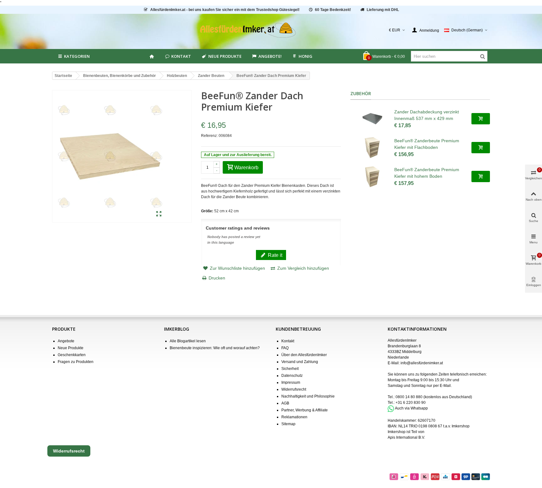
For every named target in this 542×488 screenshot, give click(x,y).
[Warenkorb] (480, 118)
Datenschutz (292, 375)
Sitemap (288, 424)
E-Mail (445, 385)
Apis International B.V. (406, 437)
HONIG (305, 56)
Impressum (290, 382)
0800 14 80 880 (409, 397)
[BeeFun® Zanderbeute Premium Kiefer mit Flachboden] (372, 147)
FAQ (285, 348)
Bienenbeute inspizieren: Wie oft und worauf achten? (215, 348)
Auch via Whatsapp (411, 408)
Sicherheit (290, 368)
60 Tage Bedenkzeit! (333, 10)
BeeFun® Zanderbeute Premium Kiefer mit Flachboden (426, 144)
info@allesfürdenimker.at (422, 363)
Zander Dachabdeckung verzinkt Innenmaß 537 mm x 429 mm (426, 115)
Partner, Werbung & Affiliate (304, 410)
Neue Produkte (225, 56)
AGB (285, 403)
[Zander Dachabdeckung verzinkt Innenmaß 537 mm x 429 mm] (372, 118)
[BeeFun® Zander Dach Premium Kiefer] (159, 214)
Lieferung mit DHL (383, 10)
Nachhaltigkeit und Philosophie (308, 396)
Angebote (66, 341)
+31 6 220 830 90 (411, 402)
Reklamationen (294, 417)
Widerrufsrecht (293, 389)
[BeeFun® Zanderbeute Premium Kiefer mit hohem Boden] (372, 176)
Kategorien (77, 56)
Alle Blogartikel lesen (188, 341)
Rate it (274, 255)
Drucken (217, 277)
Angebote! (270, 56)
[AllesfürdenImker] (271, 30)
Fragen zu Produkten (75, 362)
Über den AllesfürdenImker (304, 355)
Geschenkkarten (72, 355)
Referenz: (209, 135)
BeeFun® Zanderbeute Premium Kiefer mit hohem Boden (426, 173)
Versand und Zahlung (299, 362)
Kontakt (181, 56)
